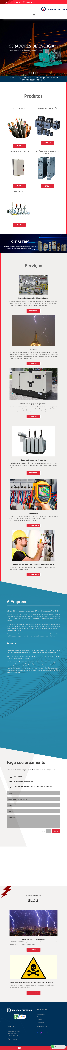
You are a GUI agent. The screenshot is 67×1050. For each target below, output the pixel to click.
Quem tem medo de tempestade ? (33, 939)
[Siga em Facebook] (37, 1033)
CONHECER (33, 311)
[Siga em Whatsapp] (46, 1033)
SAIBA (19, 146)
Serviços (39, 1017)
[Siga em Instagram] (41, 1033)
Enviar (56, 831)
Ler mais (33, 950)
